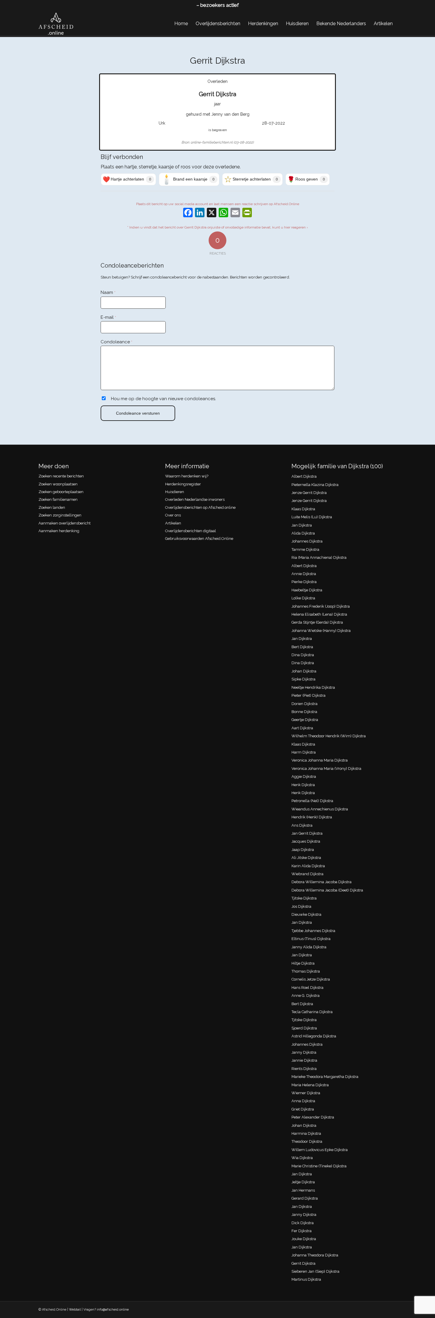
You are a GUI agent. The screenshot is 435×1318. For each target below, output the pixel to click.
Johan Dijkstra (303, 671)
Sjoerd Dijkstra (304, 1028)
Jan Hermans (303, 1190)
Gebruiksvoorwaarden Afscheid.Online (199, 538)
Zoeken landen (51, 507)
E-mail (108, 317)
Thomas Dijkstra (305, 971)
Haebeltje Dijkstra (306, 590)
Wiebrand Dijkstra (307, 874)
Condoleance (116, 342)
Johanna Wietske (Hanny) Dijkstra (321, 630)
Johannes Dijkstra (307, 541)
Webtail (75, 1309)
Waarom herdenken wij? (186, 476)
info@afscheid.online (113, 1309)
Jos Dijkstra (301, 906)
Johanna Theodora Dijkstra (314, 1255)
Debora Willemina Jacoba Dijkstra (321, 882)
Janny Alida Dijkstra (308, 947)
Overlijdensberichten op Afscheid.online (200, 507)
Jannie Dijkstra (304, 1060)
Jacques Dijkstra (305, 841)
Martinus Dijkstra (306, 1279)
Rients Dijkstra (304, 1068)
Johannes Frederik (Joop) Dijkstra (320, 606)
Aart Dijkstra (302, 728)
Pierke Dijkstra (304, 582)
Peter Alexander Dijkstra (312, 1117)
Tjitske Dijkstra (304, 898)
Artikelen (173, 523)
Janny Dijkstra (303, 1052)
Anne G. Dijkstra (305, 995)
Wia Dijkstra (302, 1158)
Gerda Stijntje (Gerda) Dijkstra (317, 622)
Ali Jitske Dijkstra (306, 857)
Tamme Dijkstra (305, 549)
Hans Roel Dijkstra (307, 987)
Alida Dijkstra (303, 533)
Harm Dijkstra (303, 752)
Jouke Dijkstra (303, 1239)
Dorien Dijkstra (304, 703)
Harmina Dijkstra (306, 1133)
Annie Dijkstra (303, 574)
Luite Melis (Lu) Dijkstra (311, 517)
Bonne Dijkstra (304, 711)
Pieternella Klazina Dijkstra (315, 484)
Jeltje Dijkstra (303, 1182)
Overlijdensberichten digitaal (190, 531)
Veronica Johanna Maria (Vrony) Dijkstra (326, 768)
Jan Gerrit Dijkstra (307, 833)
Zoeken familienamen (58, 499)
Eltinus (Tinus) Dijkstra (311, 938)
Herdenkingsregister (183, 484)
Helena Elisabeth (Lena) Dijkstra (319, 614)
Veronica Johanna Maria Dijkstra (319, 760)
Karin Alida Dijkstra (308, 866)
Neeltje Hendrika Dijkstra (313, 687)
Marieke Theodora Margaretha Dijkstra (324, 1076)
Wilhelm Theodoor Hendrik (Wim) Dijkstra (328, 736)
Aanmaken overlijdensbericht (64, 523)
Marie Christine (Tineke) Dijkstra (319, 1166)
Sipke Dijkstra (303, 679)
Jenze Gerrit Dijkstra (309, 492)
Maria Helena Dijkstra (310, 1085)
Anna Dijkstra (303, 1101)
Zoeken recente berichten (61, 476)
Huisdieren (174, 492)
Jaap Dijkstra (302, 849)
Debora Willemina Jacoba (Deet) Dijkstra (327, 890)
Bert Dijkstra (302, 647)
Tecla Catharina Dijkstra (312, 1012)
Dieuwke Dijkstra (306, 914)
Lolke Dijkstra (303, 598)
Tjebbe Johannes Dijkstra (313, 930)
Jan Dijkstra (301, 525)
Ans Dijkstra (301, 825)
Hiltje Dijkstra (303, 963)
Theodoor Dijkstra (306, 1141)
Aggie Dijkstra (303, 776)
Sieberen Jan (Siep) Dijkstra (315, 1271)
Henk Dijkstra (303, 785)
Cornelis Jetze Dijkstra (310, 979)
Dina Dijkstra (302, 655)
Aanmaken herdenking (58, 531)
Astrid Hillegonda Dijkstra (313, 1036)
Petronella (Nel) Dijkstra (312, 801)
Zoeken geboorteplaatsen (60, 492)
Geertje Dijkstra (304, 719)
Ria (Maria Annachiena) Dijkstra (319, 557)
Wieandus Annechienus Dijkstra (319, 809)
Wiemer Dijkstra (305, 1093)
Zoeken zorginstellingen (59, 515)
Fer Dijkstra (301, 1231)
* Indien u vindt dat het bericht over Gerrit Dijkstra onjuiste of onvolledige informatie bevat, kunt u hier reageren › (217, 227)
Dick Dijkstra (302, 1223)
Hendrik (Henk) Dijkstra (311, 817)
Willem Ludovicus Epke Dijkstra (319, 1150)
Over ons (173, 515)
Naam (108, 292)
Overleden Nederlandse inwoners (195, 499)
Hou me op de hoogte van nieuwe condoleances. (163, 398)
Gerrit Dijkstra (303, 1263)
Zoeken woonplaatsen (58, 484)
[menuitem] (181, 24)
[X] (212, 213)
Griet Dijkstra (302, 1109)
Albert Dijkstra (304, 476)
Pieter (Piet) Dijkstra (308, 695)
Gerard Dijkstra (304, 1198)
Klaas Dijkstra (303, 509)
